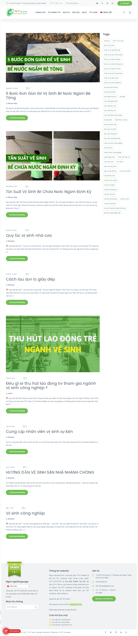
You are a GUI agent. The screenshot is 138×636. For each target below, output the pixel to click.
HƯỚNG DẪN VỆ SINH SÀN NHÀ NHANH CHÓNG (50, 472)
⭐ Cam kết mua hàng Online (59, 622)
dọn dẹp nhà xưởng (111, 87)
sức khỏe (120, 162)
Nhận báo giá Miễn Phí (104, 599)
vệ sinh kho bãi (109, 176)
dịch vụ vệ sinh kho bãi (112, 50)
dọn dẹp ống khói (110, 97)
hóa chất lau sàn (110, 106)
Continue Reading (17, 118)
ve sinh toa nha (125, 171)
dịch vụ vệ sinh (109, 45)
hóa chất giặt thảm (111, 101)
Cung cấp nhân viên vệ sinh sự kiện (39, 431)
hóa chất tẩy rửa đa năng (113, 115)
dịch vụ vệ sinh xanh (111, 78)
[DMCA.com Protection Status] (75, 604)
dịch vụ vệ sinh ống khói (112, 83)
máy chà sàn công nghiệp (113, 143)
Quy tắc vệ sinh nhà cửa (29, 235)
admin (10, 393)
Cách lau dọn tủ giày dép (30, 279)
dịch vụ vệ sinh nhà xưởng (113, 55)
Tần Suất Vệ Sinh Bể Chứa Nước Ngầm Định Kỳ (48, 191)
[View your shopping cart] (130, 12)
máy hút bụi (108, 148)
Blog (84, 12)
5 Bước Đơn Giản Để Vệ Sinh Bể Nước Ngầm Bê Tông (48, 95)
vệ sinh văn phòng (110, 199)
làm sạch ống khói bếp (112, 138)
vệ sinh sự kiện (109, 185)
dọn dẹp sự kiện (109, 92)
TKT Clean (66, 599)
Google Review (71, 610)
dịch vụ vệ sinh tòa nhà (112, 69)
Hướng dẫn (108, 120)
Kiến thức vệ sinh (121, 120)
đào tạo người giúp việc (112, 213)
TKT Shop (93, 12)
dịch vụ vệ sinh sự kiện (112, 59)
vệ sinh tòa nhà (109, 194)
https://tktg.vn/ (62, 594)
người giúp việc (109, 157)
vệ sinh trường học (110, 190)
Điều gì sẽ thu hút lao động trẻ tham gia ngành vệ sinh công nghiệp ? (51, 385)
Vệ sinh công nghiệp (25, 513)
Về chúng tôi (54, 12)
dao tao (107, 41)
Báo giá (126, 3)
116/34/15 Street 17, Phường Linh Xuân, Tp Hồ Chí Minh (27, 3)
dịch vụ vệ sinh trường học (113, 64)
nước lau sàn (108, 162)
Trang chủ (40, 12)
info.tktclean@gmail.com (105, 586)
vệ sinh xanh (124, 199)
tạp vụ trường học (110, 166)
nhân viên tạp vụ (123, 157)
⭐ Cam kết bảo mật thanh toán (60, 625)
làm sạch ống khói (110, 134)
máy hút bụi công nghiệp (112, 152)
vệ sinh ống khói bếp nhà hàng (114, 208)
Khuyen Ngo (12, 103)
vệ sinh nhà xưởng (110, 180)
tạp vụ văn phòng (110, 171)
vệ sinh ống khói (110, 204)
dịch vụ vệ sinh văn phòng (113, 73)
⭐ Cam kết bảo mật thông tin (60, 620)
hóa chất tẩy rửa (110, 111)
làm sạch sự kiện (110, 129)
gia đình (122, 97)
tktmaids (11, 241)
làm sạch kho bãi (110, 124)
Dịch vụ (66, 12)
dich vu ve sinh (118, 41)
